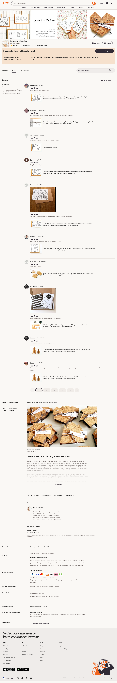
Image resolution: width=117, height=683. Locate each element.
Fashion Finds (61, 7)
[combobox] (51, 3)
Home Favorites (48, 7)
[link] (32, 390)
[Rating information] (11, 45)
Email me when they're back (104, 51)
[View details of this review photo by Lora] (43, 199)
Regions (111, 678)
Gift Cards (91, 7)
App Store (9, 669)
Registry (81, 7)
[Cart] (111, 3)
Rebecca (32, 236)
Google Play (23, 669)
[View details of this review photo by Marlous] (43, 300)
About (14, 70)
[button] (95, 43)
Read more (58, 484)
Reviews (5, 70)
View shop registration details (40, 623)
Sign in (101, 3)
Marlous (32, 286)
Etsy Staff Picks (35, 7)
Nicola (32, 85)
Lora (31, 184)
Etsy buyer (33, 110)
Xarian (32, 363)
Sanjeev (32, 135)
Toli (31, 160)
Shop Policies (24, 70)
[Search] (94, 3)
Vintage (72, 7)
